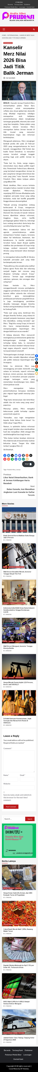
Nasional (18, 888)
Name (6, 775)
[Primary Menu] (4, 29)
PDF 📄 (28, 464)
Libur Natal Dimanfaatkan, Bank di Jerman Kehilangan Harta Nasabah (18, 478)
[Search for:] (14, 819)
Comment (7, 748)
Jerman (18, 469)
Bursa (5, 567)
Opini (22, 714)
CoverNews (13, 1069)
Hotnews (6, 531)
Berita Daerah (8, 1033)
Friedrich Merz (11, 469)
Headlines (6, 714)
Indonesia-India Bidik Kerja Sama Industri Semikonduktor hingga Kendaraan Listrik (18, 610)
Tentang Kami (18, 4)
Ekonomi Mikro (8, 924)
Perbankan (23, 531)
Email (22, 775)
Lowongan (22, 7)
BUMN (15, 1033)
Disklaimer (27, 4)
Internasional (8, 43)
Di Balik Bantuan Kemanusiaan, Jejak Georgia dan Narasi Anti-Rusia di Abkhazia (17, 721)
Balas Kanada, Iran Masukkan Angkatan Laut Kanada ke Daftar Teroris (19, 490)
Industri (12, 603)
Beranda (10, 4)
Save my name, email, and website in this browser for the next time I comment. (17, 797)
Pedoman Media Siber (11, 7)
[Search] (34, 29)
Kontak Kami (30, 7)
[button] (4, 455)
